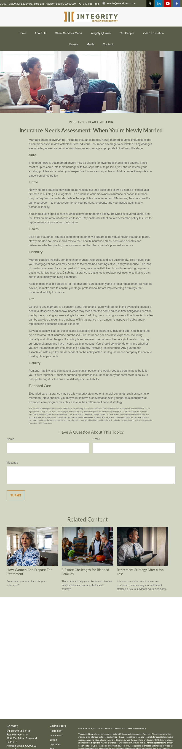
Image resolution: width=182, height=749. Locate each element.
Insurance (55, 744)
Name (10, 439)
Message (12, 462)
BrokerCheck (140, 728)
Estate (53, 739)
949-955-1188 (91, 3)
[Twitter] (150, 3)
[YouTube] (167, 3)
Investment (56, 735)
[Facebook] (176, 3)
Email (96, 439)
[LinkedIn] (158, 3)
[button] (22, 33)
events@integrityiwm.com (121, 3)
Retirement (56, 730)
